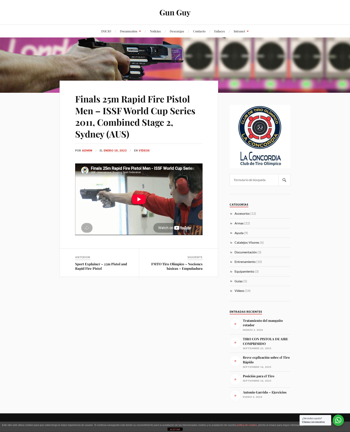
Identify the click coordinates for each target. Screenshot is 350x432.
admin (87, 150)
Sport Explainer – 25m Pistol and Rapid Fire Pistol (101, 266)
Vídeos (144, 150)
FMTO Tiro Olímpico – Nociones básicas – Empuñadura (177, 266)
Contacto (199, 31)
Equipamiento (244, 271)
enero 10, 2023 (115, 150)
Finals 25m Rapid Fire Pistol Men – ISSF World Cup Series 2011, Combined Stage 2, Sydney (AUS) (135, 116)
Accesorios (242, 213)
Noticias (155, 31)
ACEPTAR (175, 429)
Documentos (128, 31)
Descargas (177, 31)
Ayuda (239, 233)
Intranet (239, 31)
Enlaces (219, 31)
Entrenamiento (245, 261)
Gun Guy (175, 12)
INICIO (106, 31)
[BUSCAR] (284, 180)
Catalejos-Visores (247, 242)
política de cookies (247, 425)
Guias (239, 281)
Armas (239, 223)
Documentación (246, 252)
